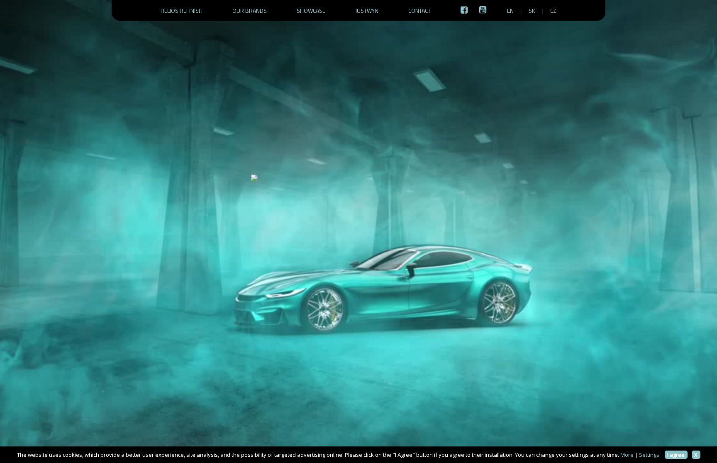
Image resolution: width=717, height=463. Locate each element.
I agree (676, 454)
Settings (649, 454)
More (627, 454)
